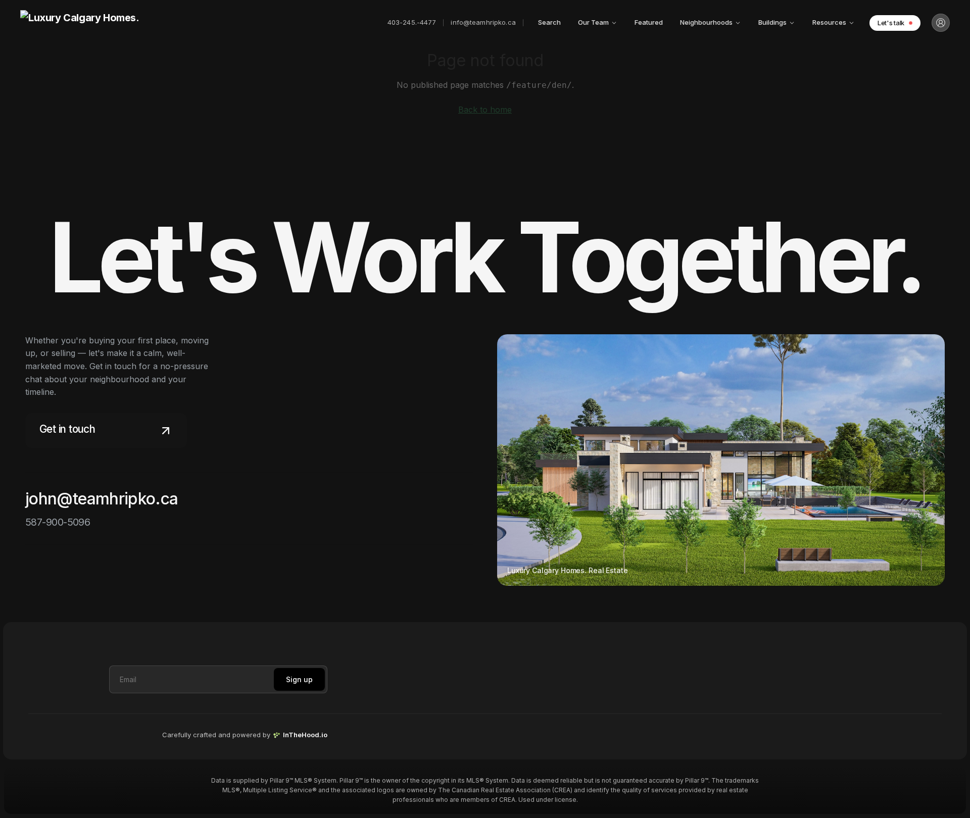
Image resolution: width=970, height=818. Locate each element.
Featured (649, 22)
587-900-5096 (57, 522)
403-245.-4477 (412, 22)
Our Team (593, 22)
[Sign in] (941, 23)
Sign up (299, 679)
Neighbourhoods (706, 22)
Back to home (485, 110)
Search (549, 22)
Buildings (772, 22)
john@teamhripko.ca (101, 498)
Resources (829, 22)
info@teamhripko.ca (483, 22)
